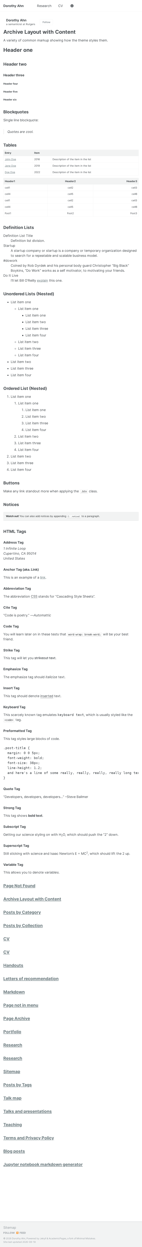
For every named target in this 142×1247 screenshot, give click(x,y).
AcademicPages (57, 1238)
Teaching (12, 1124)
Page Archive (16, 1018)
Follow (46, 22)
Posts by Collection (23, 925)
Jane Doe (10, 165)
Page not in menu (20, 1005)
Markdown (14, 991)
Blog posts (14, 1151)
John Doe (10, 159)
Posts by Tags (17, 1084)
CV (60, 6)
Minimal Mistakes (86, 1238)
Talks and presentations (27, 1111)
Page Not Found (19, 885)
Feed (22, 1232)
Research (44, 6)
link (42, 577)
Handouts (13, 965)
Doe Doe (10, 172)
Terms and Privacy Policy (28, 1137)
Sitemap (11, 1071)
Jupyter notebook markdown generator (43, 1164)
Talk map (12, 1097)
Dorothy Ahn (13, 6)
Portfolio (12, 1031)
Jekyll (43, 1238)
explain (42, 280)
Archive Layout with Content (32, 898)
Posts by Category (22, 912)
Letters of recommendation (31, 978)
